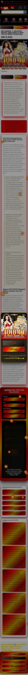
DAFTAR (13, 349)
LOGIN (13, 343)
